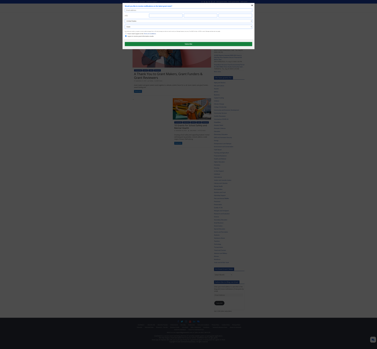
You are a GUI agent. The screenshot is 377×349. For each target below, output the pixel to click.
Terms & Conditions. (150, 33)
